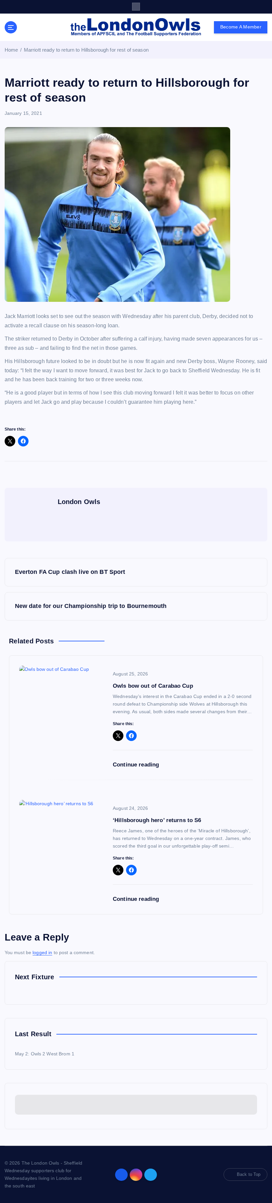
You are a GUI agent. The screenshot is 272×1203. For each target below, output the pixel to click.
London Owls (79, 501)
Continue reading (137, 765)
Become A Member (240, 26)
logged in (42, 952)
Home (11, 50)
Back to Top (249, 1174)
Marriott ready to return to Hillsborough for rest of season (86, 50)
